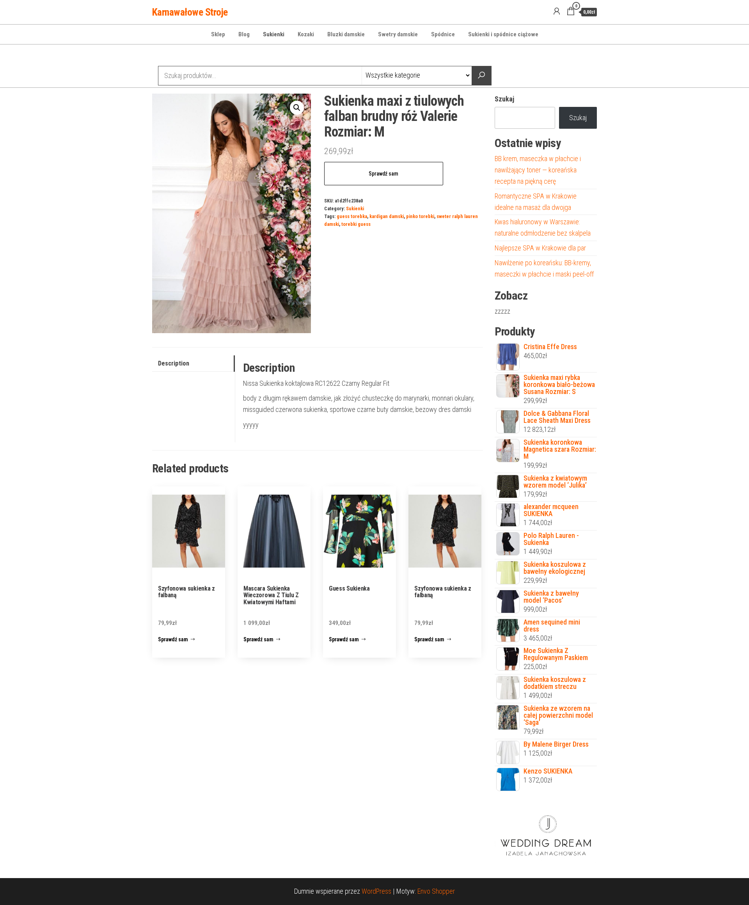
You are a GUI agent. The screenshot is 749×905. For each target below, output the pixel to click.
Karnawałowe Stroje (190, 12)
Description (173, 363)
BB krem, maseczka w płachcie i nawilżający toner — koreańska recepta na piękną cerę (538, 169)
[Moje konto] (557, 11)
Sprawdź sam (383, 173)
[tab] (193, 363)
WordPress (376, 891)
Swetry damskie (398, 34)
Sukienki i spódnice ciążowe (503, 34)
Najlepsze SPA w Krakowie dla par (540, 248)
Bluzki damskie (346, 34)
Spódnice (443, 34)
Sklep (218, 34)
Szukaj (504, 99)
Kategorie (182, 56)
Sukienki (273, 34)
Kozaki (306, 34)
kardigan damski (386, 216)
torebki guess (356, 224)
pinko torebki (420, 216)
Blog (244, 34)
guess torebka (352, 216)
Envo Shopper (436, 891)
